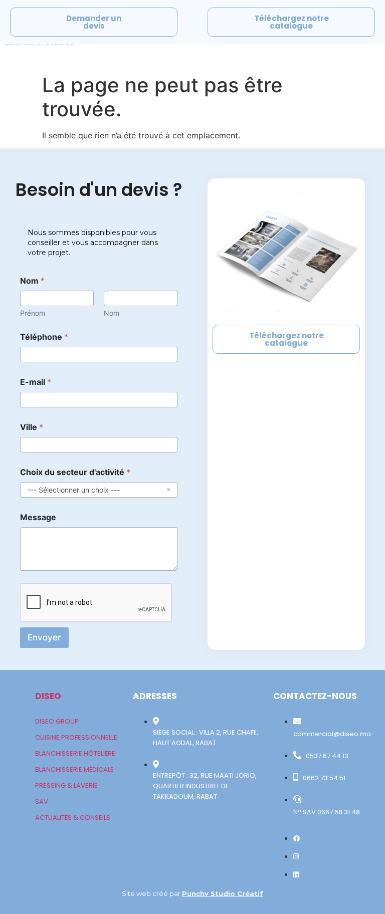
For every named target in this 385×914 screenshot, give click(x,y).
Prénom (32, 313)
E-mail (35, 382)
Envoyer (44, 637)
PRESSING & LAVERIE (66, 785)
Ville (31, 427)
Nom (111, 313)
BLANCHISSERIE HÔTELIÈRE (75, 753)
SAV (41, 801)
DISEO (48, 696)
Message (38, 517)
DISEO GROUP (57, 721)
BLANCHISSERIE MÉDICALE (74, 769)
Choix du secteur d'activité (75, 472)
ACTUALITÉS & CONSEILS (72, 817)
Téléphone (44, 337)
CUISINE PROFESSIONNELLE (76, 737)
